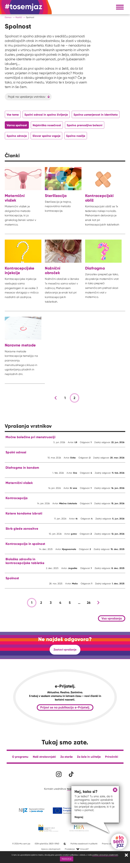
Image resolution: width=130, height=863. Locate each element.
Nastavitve (66, 859)
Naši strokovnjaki (44, 756)
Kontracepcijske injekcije (19, 270)
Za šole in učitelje (89, 756)
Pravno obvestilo (110, 843)
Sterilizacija (56, 195)
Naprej (79, 817)
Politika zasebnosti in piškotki (84, 843)
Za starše (66, 756)
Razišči (19, 17)
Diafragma (95, 268)
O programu (20, 756)
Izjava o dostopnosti (50, 849)
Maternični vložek (15, 198)
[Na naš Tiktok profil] (71, 774)
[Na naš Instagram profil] (59, 774)
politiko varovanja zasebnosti (105, 855)
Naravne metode (20, 345)
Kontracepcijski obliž (99, 198)
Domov (8, 17)
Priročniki (111, 756)
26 (89, 603)
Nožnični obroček (52, 270)
